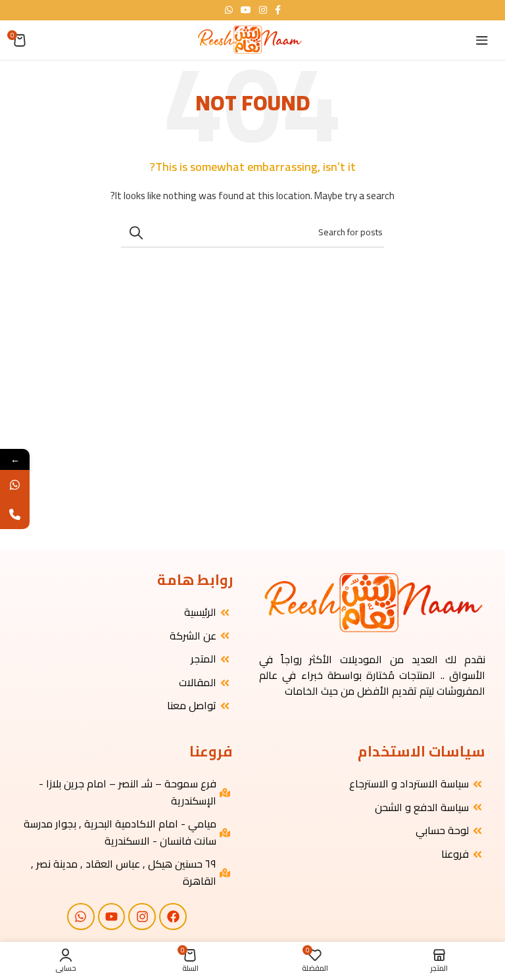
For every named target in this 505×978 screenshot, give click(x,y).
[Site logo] (249, 39)
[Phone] (15, 514)
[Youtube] (112, 917)
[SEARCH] (136, 233)
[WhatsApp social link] (229, 10)
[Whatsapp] (81, 917)
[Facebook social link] (278, 10)
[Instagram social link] (263, 10)
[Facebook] (173, 917)
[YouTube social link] (246, 10)
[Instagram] (142, 917)
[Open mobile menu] (482, 40)
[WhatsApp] (15, 485)
